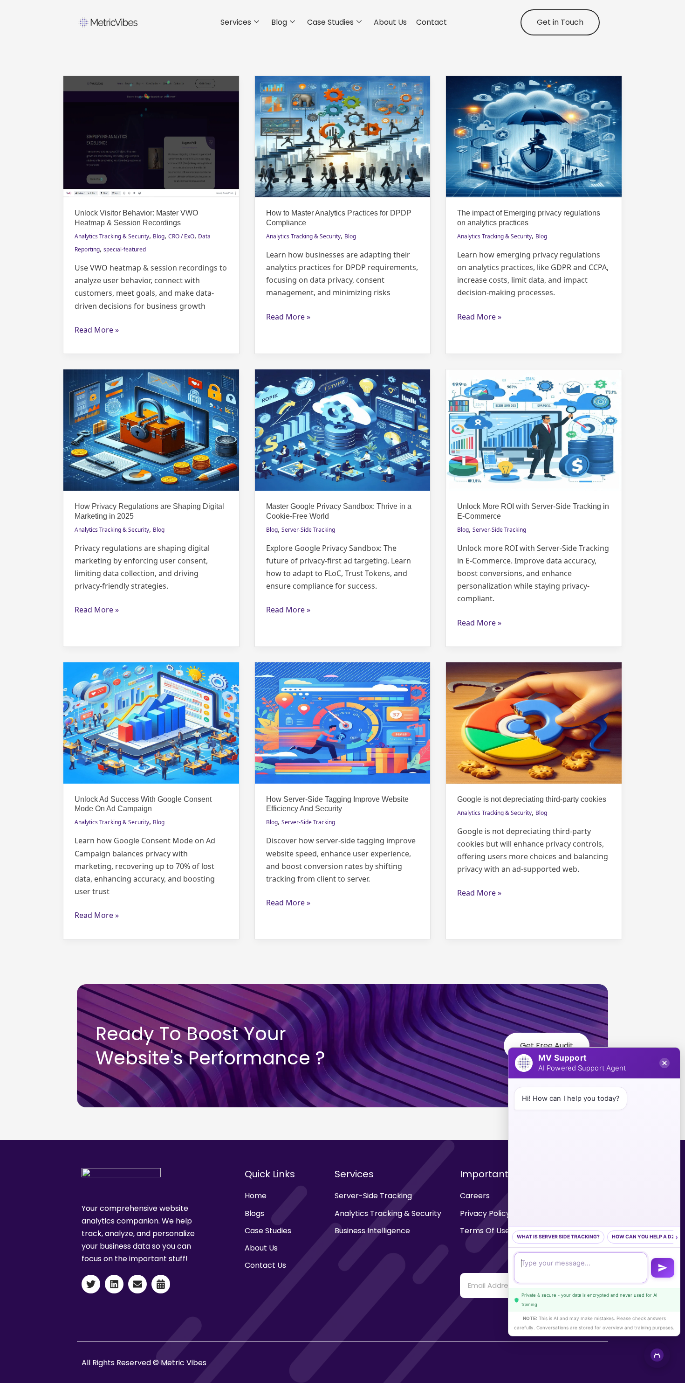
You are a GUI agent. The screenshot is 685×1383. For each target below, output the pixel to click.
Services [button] (235, 22)
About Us (390, 22)
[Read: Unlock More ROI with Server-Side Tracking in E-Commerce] (534, 429)
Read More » (97, 329)
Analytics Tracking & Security (112, 236)
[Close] (664, 1063)
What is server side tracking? (558, 1237)
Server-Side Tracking (308, 530)
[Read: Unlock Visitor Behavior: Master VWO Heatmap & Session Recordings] (151, 136)
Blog (279, 22)
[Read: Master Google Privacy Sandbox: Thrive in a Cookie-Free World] (343, 429)
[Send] (662, 1268)
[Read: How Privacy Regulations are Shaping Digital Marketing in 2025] (151, 429)
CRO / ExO (181, 236)
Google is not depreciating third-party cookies (531, 799)
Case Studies (330, 22)
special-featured (124, 249)
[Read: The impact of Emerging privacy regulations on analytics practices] (534, 136)
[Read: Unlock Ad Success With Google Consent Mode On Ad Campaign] (151, 722)
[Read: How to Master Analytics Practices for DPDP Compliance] (343, 136)
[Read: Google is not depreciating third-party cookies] (534, 722)
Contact (431, 22)
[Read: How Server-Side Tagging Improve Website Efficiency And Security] (343, 722)
